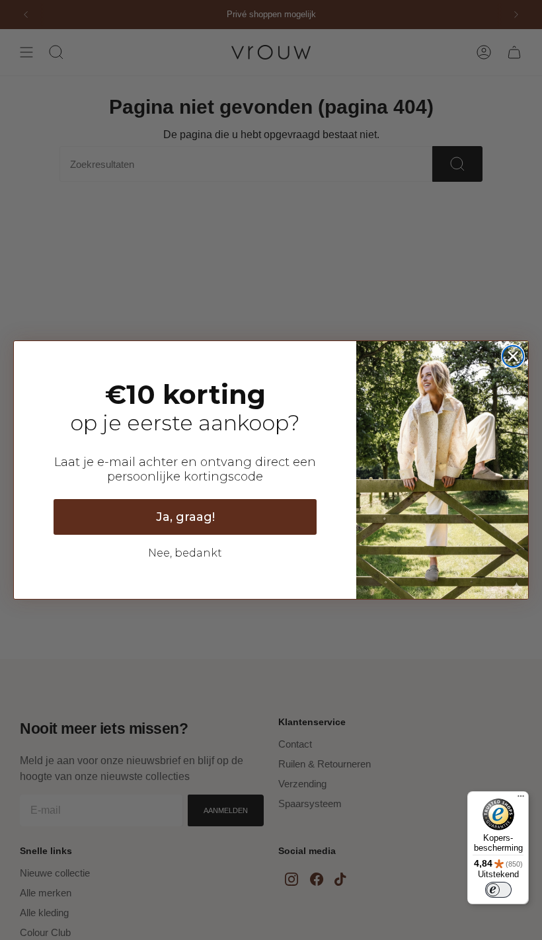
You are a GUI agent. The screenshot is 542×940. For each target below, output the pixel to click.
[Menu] (521, 799)
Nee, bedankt (185, 553)
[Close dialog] (512, 356)
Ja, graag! (185, 517)
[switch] (498, 890)
